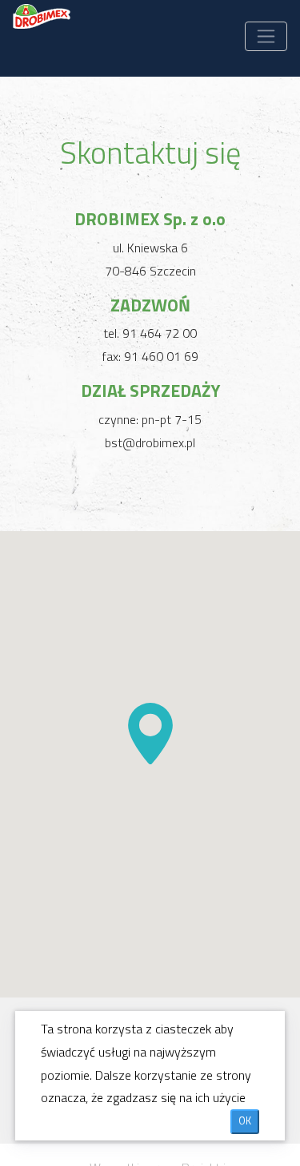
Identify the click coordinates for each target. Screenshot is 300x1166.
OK (244, 1120)
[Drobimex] (42, 28)
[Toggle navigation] (266, 36)
